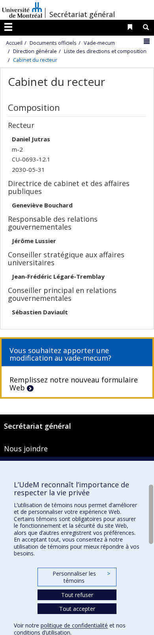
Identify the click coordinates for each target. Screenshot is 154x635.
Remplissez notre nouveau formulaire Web (73, 383)
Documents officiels (53, 42)
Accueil (14, 42)
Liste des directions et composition (105, 51)
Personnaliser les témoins (81, 577)
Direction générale (35, 51)
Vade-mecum (99, 42)
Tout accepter (77, 608)
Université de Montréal (22, 10)
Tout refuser (77, 595)
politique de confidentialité (74, 625)
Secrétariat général (82, 14)
